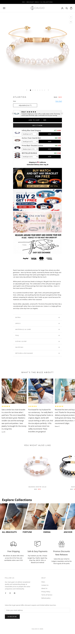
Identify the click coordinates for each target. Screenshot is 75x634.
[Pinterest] (14, 593)
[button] (13, 113)
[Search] (67, 8)
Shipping (19, 347)
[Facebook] (5, 593)
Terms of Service (46, 595)
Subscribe (12, 616)
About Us (44, 588)
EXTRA (18, 317)
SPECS (18, 323)
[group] (11, 518)
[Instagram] (10, 593)
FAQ (17, 335)
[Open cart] (71, 8)
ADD (49, 134)
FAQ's (43, 582)
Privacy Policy (45, 592)
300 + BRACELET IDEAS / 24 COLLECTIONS (37, 2)
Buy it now (37, 125)
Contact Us (44, 585)
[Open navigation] (4, 8)
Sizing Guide (21, 341)
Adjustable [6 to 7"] (25, 105)
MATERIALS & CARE (23, 329)
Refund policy (45, 598)
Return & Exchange (24, 353)
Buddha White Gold (37, 487)
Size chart (58, 101)
